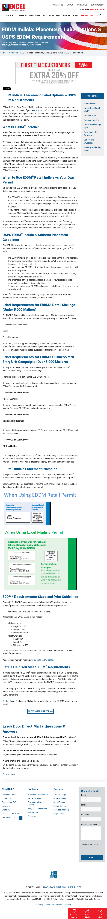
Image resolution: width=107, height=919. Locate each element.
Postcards (32, 816)
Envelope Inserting (61, 810)
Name (84, 795)
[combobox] (32, 23)
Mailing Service (60, 806)
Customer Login (98, 5)
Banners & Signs (34, 798)
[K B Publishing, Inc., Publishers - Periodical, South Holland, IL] (53, 878)
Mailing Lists (33, 812)
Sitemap (39, 905)
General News (90, 103)
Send (87, 915)
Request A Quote (9, 795)
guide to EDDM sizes (43, 660)
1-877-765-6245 (97, 9)
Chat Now (6, 810)
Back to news (9, 774)
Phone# (85, 815)
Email (84, 805)
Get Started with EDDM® (40, 711)
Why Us (70, 5)
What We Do (58, 5)
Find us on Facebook (12, 818)
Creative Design (60, 795)
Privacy (68, 905)
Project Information (89, 824)
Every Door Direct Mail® (37, 808)
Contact (6, 701)
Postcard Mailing (91, 120)
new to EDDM (39, 110)
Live (100, 915)
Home (2, 53)
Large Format (59, 814)
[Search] (68, 24)
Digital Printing (59, 802)
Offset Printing (60, 798)
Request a (74, 916)
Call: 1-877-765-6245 (10, 814)
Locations (6, 806)
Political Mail (90, 115)
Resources (13, 53)
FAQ (14, 802)
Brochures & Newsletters (38, 795)
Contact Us (82, 5)
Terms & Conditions (54, 905)
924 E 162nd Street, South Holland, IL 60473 (63, 887)
